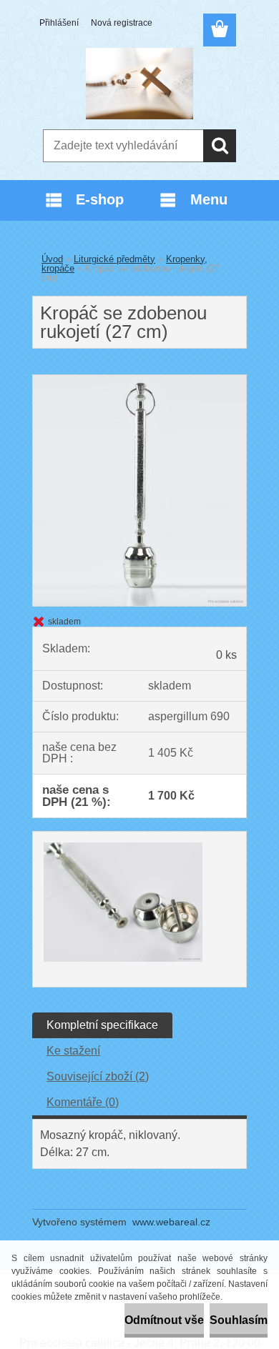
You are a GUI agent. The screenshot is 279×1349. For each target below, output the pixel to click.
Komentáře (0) (82, 1102)
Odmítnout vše (164, 1320)
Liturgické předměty (114, 259)
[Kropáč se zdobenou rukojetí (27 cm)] (139, 380)
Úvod (52, 259)
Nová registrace (121, 23)
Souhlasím (239, 1320)
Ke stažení (73, 1051)
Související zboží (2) (97, 1076)
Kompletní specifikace (102, 1025)
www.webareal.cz (171, 1222)
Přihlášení (59, 23)
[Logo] (139, 83)
